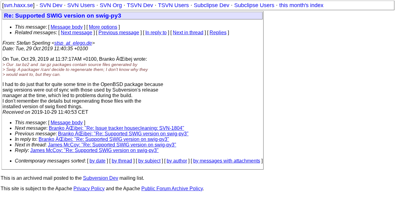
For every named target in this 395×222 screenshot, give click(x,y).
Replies (218, 32)
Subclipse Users (254, 5)
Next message (76, 32)
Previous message (118, 32)
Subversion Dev (100, 178)
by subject (149, 160)
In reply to (156, 32)
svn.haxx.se (18, 5)
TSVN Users (173, 5)
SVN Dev (51, 5)
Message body (67, 27)
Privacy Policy (89, 188)
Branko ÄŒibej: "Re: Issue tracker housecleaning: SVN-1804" (116, 128)
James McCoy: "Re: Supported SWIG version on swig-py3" (112, 144)
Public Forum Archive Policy (172, 188)
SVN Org (111, 5)
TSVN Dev (140, 5)
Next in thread (188, 32)
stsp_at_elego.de (73, 43)
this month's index (301, 5)
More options (103, 27)
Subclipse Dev (211, 5)
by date (97, 160)
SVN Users (81, 5)
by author (177, 160)
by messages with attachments (226, 160)
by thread (122, 160)
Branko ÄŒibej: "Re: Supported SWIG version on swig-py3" (123, 133)
